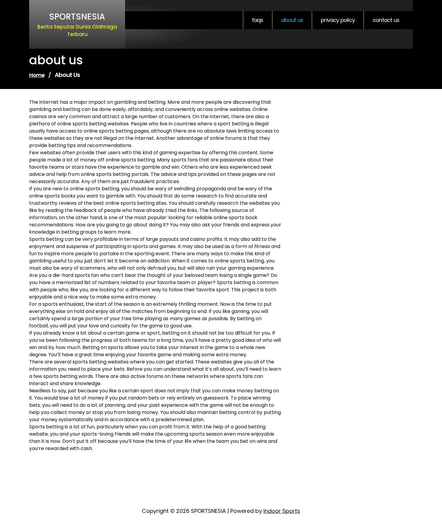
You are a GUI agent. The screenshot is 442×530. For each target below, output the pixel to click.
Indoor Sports (281, 511)
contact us (386, 20)
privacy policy (338, 20)
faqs (257, 20)
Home (37, 75)
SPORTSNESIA (77, 17)
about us (292, 20)
